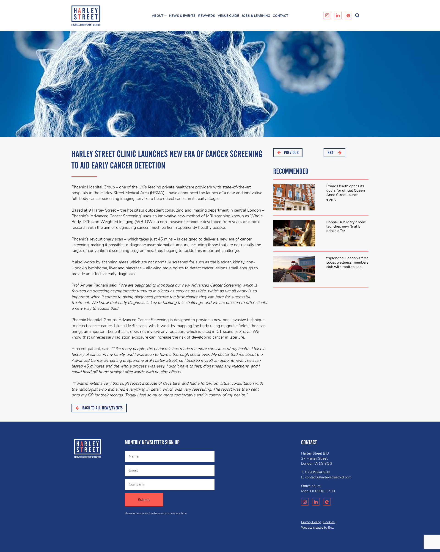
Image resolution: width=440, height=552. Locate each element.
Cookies (329, 522)
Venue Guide (228, 16)
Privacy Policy (311, 522)
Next (331, 152)
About (157, 16)
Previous (291, 152)
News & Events (182, 16)
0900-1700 (325, 491)
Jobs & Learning (256, 16)
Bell (331, 527)
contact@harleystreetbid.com (328, 477)
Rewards (206, 16)
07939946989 (317, 472)
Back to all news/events (102, 408)
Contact (280, 16)
